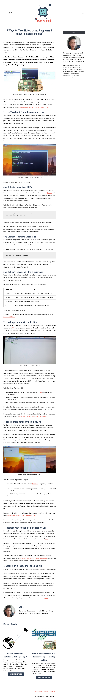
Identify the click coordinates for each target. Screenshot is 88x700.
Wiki (13, 328)
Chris (21, 607)
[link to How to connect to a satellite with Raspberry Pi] (15, 639)
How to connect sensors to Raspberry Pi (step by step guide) (44, 657)
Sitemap (52, 691)
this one (49, 193)
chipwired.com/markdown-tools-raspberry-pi (33, 107)
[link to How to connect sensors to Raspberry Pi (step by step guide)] (44, 639)
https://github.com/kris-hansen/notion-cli (33, 558)
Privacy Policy (37, 691)
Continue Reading (15, 674)
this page (35, 484)
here (40, 392)
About (46, 691)
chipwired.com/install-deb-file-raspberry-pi (33, 416)
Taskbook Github (9, 317)
